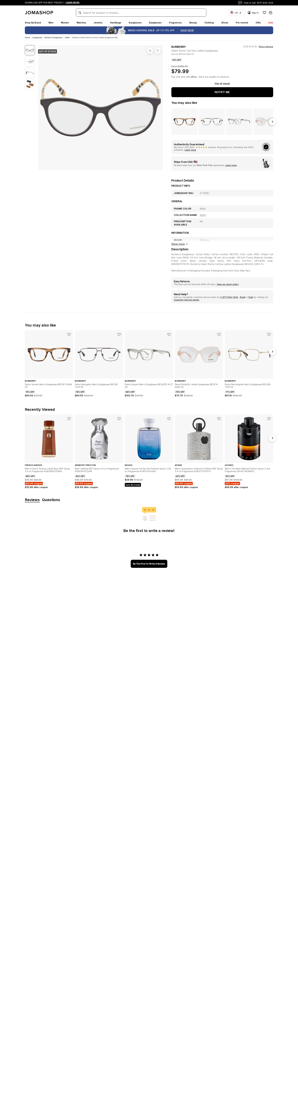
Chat (250, 297)
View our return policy (228, 284)
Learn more (190, 150)
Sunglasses (135, 22)
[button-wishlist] (264, 12)
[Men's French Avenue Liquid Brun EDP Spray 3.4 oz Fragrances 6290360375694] (69, 419)
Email (242, 297)
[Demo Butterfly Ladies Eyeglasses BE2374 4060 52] (219, 334)
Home (27, 37)
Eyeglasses (155, 22)
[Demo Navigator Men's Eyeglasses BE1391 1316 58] (119, 334)
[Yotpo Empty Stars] (250, 46)
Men (51, 22)
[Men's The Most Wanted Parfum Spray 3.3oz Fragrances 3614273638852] (269, 419)
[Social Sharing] (150, 51)
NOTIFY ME (222, 92)
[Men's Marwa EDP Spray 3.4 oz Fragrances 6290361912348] (119, 419)
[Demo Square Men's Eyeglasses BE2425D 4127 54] (169, 334)
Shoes (224, 22)
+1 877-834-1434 (229, 297)
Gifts (258, 22)
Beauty (193, 22)
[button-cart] (270, 12)
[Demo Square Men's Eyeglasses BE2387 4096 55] (69, 334)
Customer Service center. (186, 299)
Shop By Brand (33, 22)
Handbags (115, 22)
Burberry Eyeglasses (53, 37)
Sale (270, 22)
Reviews (32, 500)
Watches (81, 22)
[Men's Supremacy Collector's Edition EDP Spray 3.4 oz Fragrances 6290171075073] (219, 419)
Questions (51, 500)
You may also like (184, 103)
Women (65, 22)
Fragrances (175, 22)
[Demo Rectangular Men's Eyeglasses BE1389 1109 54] (269, 334)
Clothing (209, 22)
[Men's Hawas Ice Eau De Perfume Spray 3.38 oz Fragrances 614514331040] (169, 419)
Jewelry (98, 22)
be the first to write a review (149, 563)
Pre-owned (242, 22)
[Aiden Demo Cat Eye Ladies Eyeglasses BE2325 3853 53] (157, 51)
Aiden (67, 37)
